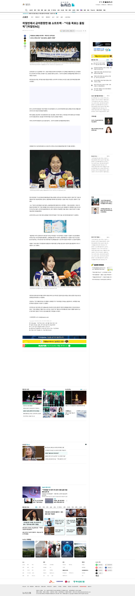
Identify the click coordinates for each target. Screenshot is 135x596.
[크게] (85, 31)
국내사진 (64, 564)
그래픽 (64, 567)
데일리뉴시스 (52, 573)
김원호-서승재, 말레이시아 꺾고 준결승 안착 (32, 411)
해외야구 (37, 17)
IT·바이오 (53, 10)
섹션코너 (44, 573)
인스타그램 (109, 570)
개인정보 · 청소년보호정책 (73, 586)
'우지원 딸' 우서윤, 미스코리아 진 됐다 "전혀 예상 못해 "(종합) (32, 523)
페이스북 (109, 567)
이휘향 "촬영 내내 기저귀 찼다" (52, 453)
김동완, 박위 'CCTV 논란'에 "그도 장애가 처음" (55, 456)
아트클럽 (44, 567)
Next (67, 501)
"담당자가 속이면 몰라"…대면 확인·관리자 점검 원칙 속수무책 (54, 494)
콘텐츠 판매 (43, 586)
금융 (45, 10)
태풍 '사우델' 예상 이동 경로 (70, 413)
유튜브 (100, 567)
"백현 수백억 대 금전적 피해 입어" (71, 530)
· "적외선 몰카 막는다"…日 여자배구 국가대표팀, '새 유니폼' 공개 (101, 272)
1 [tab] (81, 389)
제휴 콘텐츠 (99, 10)
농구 (53, 17)
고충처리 (54, 586)
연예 (78, 10)
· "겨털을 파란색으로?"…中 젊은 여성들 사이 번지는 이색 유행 (101, 277)
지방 (66, 10)
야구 (32, 17)
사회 (58, 10)
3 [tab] (84, 389)
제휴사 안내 (37, 586)
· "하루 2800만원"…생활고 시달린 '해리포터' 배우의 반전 (101, 274)
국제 (38, 10)
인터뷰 (44, 570)
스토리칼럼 (51, 564)
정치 (35, 10)
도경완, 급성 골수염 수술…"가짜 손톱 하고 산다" (56, 459)
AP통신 (83, 564)
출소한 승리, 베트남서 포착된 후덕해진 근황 (54, 447)
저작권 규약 (49, 586)
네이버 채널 (100, 564)
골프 (62, 17)
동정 (52, 575)
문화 (70, 10)
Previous (23, 501)
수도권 (62, 10)
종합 (36, 507)
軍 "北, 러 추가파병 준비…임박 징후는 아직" (38, 502)
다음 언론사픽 (109, 564)
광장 (85, 10)
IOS (82, 575)
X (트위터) (100, 570)
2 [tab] (82, 389)
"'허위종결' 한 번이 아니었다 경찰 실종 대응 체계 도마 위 (54, 491)
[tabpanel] (75, 399)
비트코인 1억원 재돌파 (27, 405)
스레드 (100, 573)
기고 (50, 567)
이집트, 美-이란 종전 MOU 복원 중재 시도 (59, 501)
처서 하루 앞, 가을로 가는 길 (29, 416)
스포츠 (73, 10)
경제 (42, 10)
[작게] (83, 31)
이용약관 (64, 586)
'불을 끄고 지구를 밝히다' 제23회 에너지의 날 (75, 405)
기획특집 (51, 570)
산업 (49, 10)
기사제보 (59, 586)
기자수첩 (93, 116)
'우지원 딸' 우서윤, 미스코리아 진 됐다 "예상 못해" (56, 450)
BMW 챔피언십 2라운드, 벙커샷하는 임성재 (32, 413)
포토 (88, 10)
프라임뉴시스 (103, 4)
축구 (43, 17)
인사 (44, 575)
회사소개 (24, 586)
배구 (57, 17)
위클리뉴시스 (109, 4)
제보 (104, 10)
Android (83, 573)
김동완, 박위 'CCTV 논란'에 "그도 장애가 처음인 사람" (59, 522)
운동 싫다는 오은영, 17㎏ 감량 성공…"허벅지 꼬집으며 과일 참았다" (32, 528)
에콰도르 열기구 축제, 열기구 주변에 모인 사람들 (32, 408)
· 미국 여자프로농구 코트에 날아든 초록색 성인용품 (101, 279)
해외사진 (70, 564)
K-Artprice (98, 4)
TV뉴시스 (93, 10)
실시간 (31, 10)
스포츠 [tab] (107, 59)
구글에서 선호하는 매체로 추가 (68, 31)
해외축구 (48, 17)
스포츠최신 (67, 17)
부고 (48, 575)
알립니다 (89, 586)
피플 (92, 197)
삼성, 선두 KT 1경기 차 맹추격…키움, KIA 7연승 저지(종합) (32, 533)
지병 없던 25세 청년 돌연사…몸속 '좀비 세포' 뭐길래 (54, 513)
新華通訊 (83, 567)
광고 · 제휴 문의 (30, 586)
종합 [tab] (111, 59)
